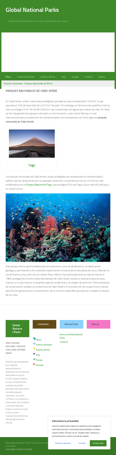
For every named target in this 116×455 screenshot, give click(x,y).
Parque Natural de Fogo (39, 184)
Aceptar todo (98, 443)
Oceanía (87, 76)
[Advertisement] (58, 52)
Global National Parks (32, 9)
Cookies (19, 449)
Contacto (64, 342)
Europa (74, 76)
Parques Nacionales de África (38, 83)
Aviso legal (10, 449)
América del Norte (25, 76)
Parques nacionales (13, 83)
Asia (63, 76)
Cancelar (82, 443)
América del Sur (47, 76)
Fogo (32, 165)
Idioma (100, 76)
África (8, 76)
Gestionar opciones (63, 443)
